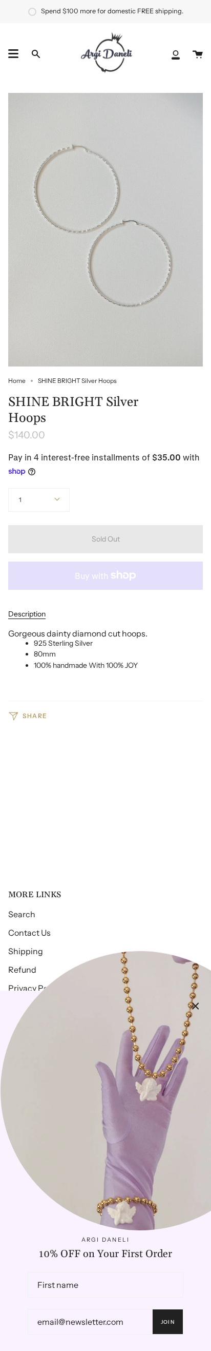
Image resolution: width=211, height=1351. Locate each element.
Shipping (25, 951)
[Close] (196, 1006)
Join (168, 1322)
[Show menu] (13, 54)
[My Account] (175, 54)
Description (27, 614)
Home (17, 380)
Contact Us (29, 933)
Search (21, 914)
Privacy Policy (34, 988)
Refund (22, 969)
